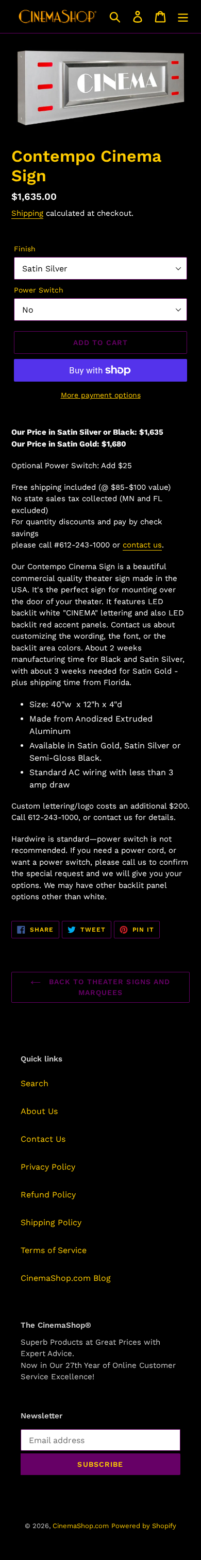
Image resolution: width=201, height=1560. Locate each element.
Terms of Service (54, 1250)
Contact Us (43, 1139)
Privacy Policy (48, 1167)
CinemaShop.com (81, 1526)
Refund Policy (48, 1194)
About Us (39, 1111)
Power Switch (38, 290)
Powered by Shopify (143, 1526)
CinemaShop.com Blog (66, 1278)
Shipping (27, 213)
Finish (25, 249)
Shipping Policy (51, 1222)
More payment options (101, 395)
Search (34, 1083)
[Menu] (183, 16)
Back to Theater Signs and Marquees (108, 987)
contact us (142, 545)
